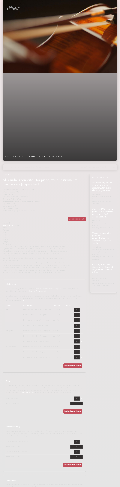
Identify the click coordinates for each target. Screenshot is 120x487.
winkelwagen (55, 157)
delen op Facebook (86, 167)
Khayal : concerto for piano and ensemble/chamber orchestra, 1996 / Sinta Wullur (102, 238)
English (107, 167)
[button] (77, 219)
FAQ (23, 301)
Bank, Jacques (8, 225)
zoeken (32, 157)
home (8, 157)
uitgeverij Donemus (28, 393)
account (42, 157)
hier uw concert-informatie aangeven (48, 289)
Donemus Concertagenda (37, 291)
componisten (19, 157)
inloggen (113, 167)
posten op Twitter (98, 167)
